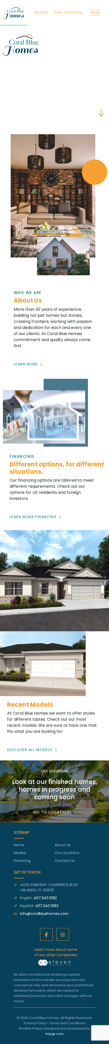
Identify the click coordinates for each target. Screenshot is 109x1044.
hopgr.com (54, 1034)
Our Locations (67, 852)
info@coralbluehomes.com (44, 913)
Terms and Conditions (67, 1023)
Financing (22, 860)
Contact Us (65, 860)
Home (19, 845)
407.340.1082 (45, 897)
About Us (62, 845)
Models (20, 852)
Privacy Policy (35, 1023)
